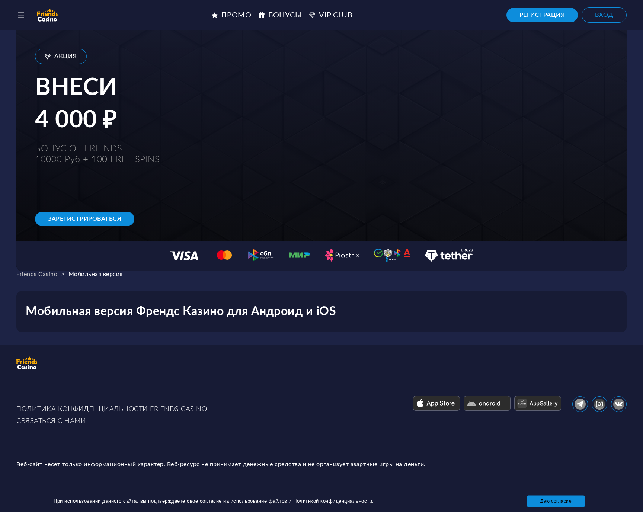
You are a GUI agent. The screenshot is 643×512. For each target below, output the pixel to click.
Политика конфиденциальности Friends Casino (111, 409)
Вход (604, 15)
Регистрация (542, 15)
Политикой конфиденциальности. (333, 501)
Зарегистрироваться (84, 219)
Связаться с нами (51, 421)
